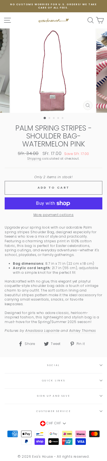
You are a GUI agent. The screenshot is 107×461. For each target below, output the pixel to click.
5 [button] (63, 118)
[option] (53, 6)
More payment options (53, 215)
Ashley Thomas (82, 331)
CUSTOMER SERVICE (53, 411)
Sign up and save (53, 395)
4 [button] (58, 118)
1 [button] (45, 118)
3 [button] (54, 118)
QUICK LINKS (53, 380)
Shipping (34, 159)
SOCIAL (53, 365)
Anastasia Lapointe (42, 331)
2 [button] (50, 118)
